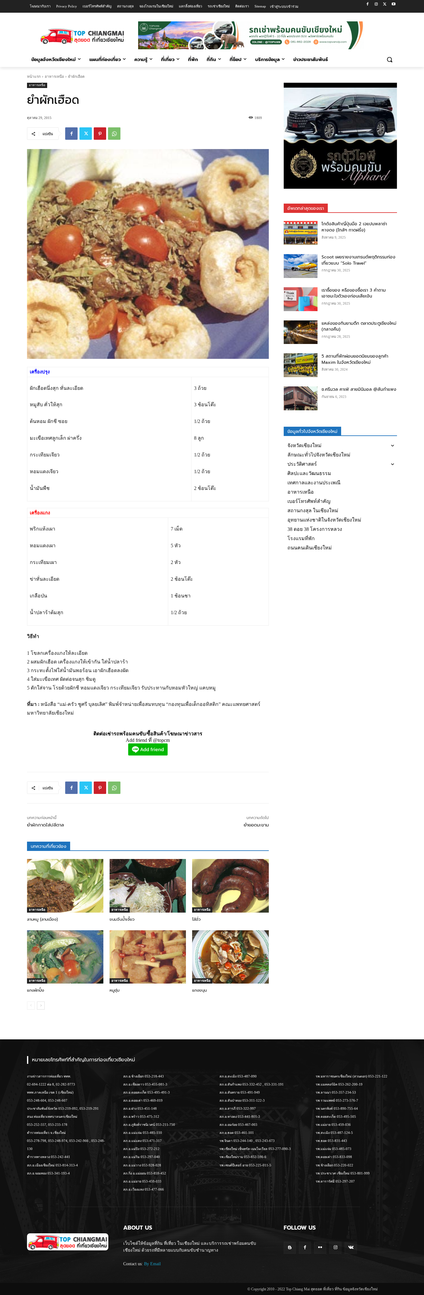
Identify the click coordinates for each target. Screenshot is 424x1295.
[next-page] (41, 1006)
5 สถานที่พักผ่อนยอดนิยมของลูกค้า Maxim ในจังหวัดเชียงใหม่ (355, 359)
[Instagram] (376, 4)
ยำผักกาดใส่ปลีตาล (45, 824)
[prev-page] (31, 1006)
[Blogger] (290, 1248)
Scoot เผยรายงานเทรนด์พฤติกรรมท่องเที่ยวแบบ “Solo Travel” (358, 260)
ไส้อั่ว (196, 919)
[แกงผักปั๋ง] (65, 957)
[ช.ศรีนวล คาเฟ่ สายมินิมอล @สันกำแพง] (301, 398)
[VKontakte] (351, 1248)
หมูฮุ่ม (115, 990)
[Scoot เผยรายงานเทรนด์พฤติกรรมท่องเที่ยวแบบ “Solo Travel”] (301, 266)
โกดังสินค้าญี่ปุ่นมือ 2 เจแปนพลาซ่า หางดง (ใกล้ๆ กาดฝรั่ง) (354, 227)
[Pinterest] (100, 133)
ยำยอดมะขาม (256, 824)
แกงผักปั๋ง (35, 990)
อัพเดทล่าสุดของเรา (305, 208)
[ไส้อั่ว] (230, 885)
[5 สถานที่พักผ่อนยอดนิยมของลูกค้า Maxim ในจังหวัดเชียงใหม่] (301, 365)
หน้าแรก (34, 76)
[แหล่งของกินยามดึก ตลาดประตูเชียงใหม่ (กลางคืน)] (301, 332)
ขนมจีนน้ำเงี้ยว (122, 919)
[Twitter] (384, 4)
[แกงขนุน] (230, 957)
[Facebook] (367, 4)
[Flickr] (320, 1248)
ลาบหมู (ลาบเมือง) (42, 919)
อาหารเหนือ (54, 76)
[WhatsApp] (114, 133)
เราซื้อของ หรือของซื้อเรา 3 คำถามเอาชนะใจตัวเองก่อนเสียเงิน (354, 293)
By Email (152, 1264)
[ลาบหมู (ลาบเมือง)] (65, 885)
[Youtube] (393, 4)
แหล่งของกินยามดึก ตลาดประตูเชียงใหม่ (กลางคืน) (359, 326)
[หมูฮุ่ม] (148, 957)
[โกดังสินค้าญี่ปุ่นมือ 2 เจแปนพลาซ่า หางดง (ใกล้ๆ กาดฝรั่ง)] (301, 233)
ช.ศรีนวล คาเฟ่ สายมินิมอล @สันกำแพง (359, 389)
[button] (389, 59)
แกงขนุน (199, 990)
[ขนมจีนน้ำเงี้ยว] (148, 885)
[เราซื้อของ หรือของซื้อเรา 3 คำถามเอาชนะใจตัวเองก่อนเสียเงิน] (301, 299)
